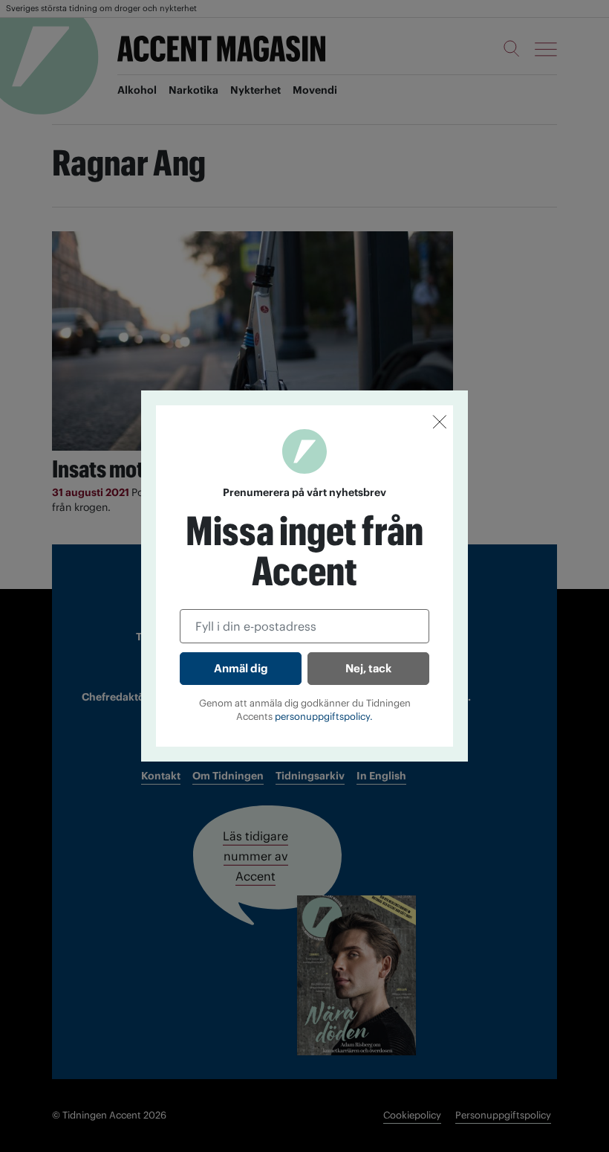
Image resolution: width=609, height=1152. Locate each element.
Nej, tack (368, 668)
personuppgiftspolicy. (324, 716)
